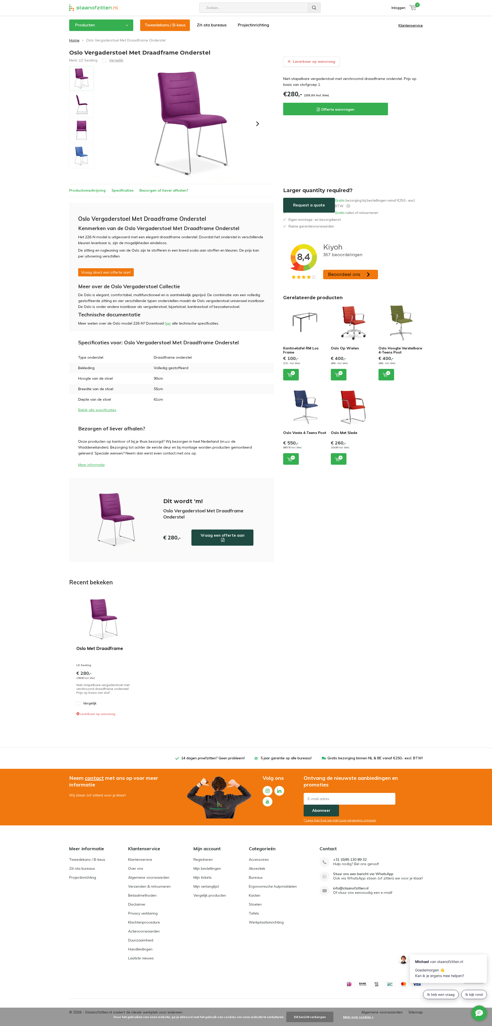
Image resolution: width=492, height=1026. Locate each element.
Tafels (254, 913)
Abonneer (321, 810)
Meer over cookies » (358, 1017)
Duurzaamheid (140, 940)
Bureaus (256, 877)
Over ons (135, 868)
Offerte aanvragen (337, 109)
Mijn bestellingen (207, 868)
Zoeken (314, 8)
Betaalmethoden (142, 895)
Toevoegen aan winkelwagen (291, 374)
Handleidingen (140, 949)
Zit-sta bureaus (212, 24)
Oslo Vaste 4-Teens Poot (304, 432)
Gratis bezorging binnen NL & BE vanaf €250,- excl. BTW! (375, 758)
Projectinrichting (253, 24)
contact (94, 778)
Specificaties (122, 190)
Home (74, 40)
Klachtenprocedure (144, 922)
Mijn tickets (202, 877)
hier (168, 323)
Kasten (254, 895)
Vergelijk (90, 703)
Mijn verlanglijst (206, 886)
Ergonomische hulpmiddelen (273, 886)
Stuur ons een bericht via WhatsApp (363, 874)
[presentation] (257, 124)
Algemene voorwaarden (148, 877)
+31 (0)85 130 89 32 (350, 859)
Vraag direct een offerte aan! (106, 272)
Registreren (203, 859)
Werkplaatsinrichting (266, 922)
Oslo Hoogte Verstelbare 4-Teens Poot (400, 350)
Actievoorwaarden (144, 931)
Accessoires (259, 859)
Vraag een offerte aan (222, 535)
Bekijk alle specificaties (97, 410)
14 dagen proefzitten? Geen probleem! (213, 758)
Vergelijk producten (209, 895)
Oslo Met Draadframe (99, 648)
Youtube (267, 801)
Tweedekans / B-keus (165, 24)
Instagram (267, 791)
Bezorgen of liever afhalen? (163, 190)
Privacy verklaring (143, 913)
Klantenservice (410, 25)
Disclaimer (137, 904)
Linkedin (279, 791)
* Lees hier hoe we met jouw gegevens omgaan (340, 820)
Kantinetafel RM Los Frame (301, 350)
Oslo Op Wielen (345, 348)
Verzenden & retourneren (149, 886)
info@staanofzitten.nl (350, 888)
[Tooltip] (348, 206)
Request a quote (309, 205)
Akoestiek (257, 868)
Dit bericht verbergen (310, 1017)
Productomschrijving (87, 190)
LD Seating (88, 60)
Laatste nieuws (141, 958)
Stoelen (255, 904)
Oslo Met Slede (344, 432)
